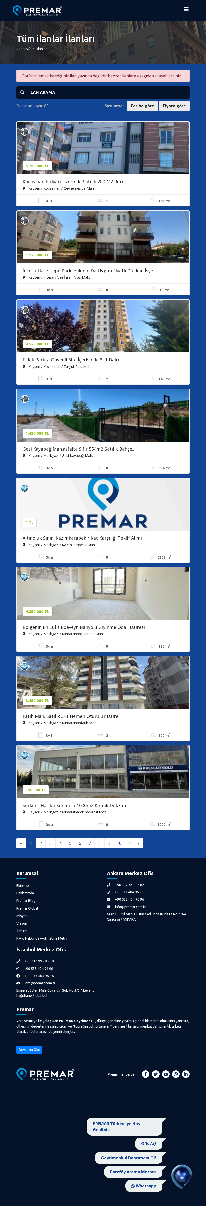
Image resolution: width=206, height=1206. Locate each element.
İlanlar (42, 48)
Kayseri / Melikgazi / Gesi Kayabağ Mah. (60, 455)
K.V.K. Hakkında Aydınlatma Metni (41, 938)
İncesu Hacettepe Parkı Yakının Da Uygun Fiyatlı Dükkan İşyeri (90, 271)
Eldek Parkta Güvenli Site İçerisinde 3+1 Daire (71, 360)
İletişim (21, 931)
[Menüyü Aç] (186, 11)
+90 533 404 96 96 (129, 892)
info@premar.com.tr (130, 907)
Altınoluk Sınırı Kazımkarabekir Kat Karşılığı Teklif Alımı (82, 538)
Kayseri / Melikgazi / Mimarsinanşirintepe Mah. (65, 633)
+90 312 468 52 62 (129, 885)
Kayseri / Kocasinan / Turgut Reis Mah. (59, 366)
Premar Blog (25, 901)
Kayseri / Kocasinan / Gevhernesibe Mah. (61, 188)
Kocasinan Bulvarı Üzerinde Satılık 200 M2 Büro (74, 181)
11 (129, 843)
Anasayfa (23, 48)
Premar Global (27, 908)
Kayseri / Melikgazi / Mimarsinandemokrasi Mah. (67, 812)
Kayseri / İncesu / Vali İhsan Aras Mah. (58, 277)
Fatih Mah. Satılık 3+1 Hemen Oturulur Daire (70, 716)
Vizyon (21, 923)
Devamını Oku (29, 1050)
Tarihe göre (142, 106)
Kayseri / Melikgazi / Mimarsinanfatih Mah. (62, 722)
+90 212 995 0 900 (39, 961)
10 (119, 843)
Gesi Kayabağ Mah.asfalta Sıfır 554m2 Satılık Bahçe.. (78, 449)
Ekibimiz (22, 886)
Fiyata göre (174, 106)
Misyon (22, 916)
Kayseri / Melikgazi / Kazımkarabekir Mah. (61, 544)
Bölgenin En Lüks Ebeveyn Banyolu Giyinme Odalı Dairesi (84, 627)
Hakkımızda (25, 893)
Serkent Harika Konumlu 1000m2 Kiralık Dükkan (74, 805)
